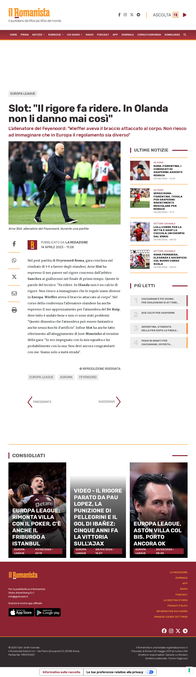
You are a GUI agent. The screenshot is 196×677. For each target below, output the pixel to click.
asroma (66, 377)
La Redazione (179, 572)
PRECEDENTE (41, 402)
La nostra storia (176, 600)
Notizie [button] (37, 34)
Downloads (172, 34)
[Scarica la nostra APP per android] (48, 612)
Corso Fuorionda (149, 34)
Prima (25, 34)
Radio (89, 34)
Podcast (103, 34)
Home (13, 34)
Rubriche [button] (54, 34)
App (115, 34)
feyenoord (88, 377)
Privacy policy (177, 605)
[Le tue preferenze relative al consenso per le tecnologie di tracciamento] (189, 670)
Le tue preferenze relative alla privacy (115, 672)
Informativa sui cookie (172, 611)
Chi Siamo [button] (73, 34)
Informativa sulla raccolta (61, 672)
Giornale (128, 34)
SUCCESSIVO (107, 401)
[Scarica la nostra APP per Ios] (21, 612)
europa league (41, 377)
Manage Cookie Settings (171, 616)
